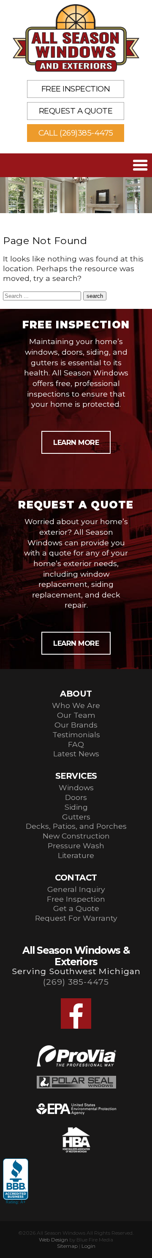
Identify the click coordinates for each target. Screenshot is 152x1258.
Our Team (76, 715)
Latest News (76, 753)
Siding (76, 807)
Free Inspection (75, 89)
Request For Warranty (76, 918)
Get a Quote (76, 908)
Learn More (76, 442)
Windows (76, 787)
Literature (76, 855)
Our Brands (76, 724)
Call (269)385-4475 (75, 133)
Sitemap (67, 1246)
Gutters (76, 816)
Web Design (53, 1239)
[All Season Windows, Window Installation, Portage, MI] (15, 1181)
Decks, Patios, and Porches (76, 826)
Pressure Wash (76, 845)
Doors (76, 797)
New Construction (76, 835)
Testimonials (76, 734)
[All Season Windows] (76, 38)
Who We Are (76, 705)
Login (88, 1246)
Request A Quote (76, 111)
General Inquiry (76, 889)
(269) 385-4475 (76, 982)
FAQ (76, 744)
